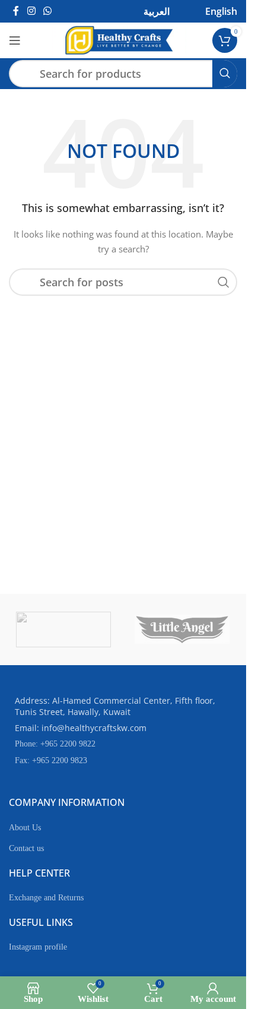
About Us (25, 827)
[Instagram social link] (31, 11)
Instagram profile (38, 946)
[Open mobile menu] (15, 40)
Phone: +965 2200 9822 (55, 743)
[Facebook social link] (16, 11)
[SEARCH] (224, 73)
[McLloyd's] (63, 629)
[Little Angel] (182, 629)
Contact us (26, 848)
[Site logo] (118, 39)
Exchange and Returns (46, 897)
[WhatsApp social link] (47, 11)
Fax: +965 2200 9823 (51, 760)
